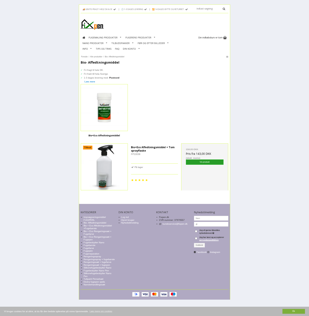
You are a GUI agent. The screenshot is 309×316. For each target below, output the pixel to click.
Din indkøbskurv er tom (210, 37)
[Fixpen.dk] (154, 25)
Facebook (202, 252)
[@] (211, 224)
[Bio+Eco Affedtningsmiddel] (104, 107)
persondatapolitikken (209, 240)
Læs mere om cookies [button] (101, 311)
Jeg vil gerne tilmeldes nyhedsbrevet (213, 231)
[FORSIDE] (84, 37)
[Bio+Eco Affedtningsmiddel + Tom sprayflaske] (104, 166)
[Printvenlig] (227, 57)
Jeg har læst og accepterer (211, 238)
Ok (293, 311)
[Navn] (211, 218)
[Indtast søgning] (210, 8)
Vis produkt (205, 162)
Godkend (199, 245)
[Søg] (224, 8)
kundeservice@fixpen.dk (175, 224)
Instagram (215, 252)
